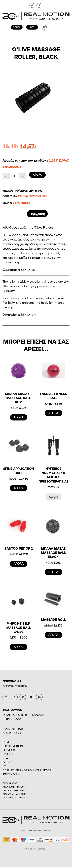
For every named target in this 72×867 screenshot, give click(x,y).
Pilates (22, 195)
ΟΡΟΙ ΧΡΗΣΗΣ (10, 783)
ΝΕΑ (5, 758)
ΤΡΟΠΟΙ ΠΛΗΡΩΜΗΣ (14, 790)
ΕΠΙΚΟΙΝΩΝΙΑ (11, 774)
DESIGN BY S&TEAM (35, 849)
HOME (6, 741)
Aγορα (37, 174)
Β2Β (5, 766)
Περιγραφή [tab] (37, 213)
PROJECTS (9, 754)
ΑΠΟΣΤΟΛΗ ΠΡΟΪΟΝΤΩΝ (16, 786)
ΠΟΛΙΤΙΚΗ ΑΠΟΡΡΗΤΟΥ (15, 797)
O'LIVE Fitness (21, 202)
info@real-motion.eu (15, 685)
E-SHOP (7, 762)
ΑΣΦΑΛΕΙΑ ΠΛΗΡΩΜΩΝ (15, 793)
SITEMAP (46, 830)
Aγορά (53, 497)
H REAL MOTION (13, 746)
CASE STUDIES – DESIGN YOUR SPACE (27, 770)
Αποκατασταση (38, 195)
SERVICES (9, 750)
